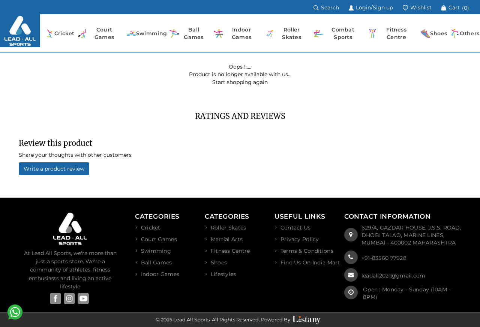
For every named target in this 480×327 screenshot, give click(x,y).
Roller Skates (228, 227)
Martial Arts (227, 239)
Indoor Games (160, 274)
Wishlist (420, 7)
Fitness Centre (230, 251)
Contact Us (295, 227)
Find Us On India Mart (310, 262)
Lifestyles (223, 274)
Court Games (159, 239)
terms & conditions (306, 251)
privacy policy (299, 239)
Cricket (150, 227)
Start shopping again (240, 82)
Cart (458, 7)
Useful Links (300, 216)
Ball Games (156, 262)
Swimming (156, 251)
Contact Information (387, 216)
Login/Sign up (373, 7)
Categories (157, 216)
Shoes (219, 262)
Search (329, 7)
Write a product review (54, 168)
